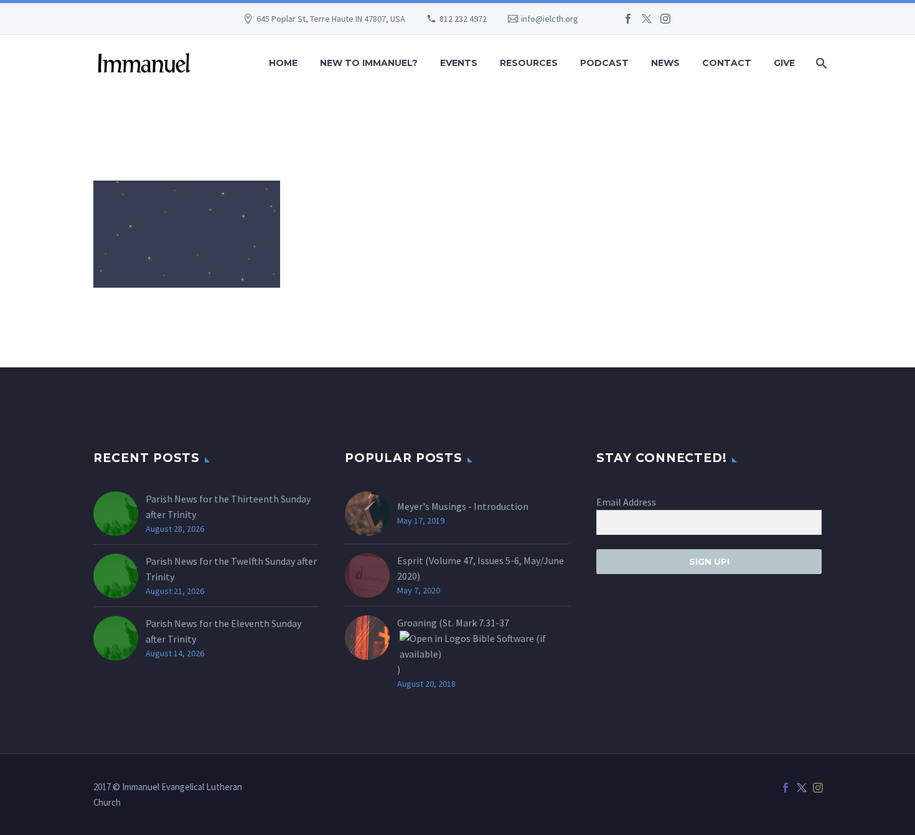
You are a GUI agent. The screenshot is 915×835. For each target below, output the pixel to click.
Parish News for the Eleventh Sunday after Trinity (223, 631)
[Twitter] (646, 19)
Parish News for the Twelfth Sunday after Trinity (231, 569)
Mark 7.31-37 (482, 622)
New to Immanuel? (369, 62)
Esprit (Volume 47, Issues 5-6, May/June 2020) (480, 568)
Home (283, 62)
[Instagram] (665, 19)
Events (458, 62)
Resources (529, 62)
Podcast (604, 62)
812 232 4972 (463, 18)
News (665, 62)
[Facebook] (628, 19)
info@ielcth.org (549, 18)
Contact (726, 62)
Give (784, 62)
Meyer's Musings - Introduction (462, 506)
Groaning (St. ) (453, 646)
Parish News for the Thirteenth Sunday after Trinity (228, 507)
